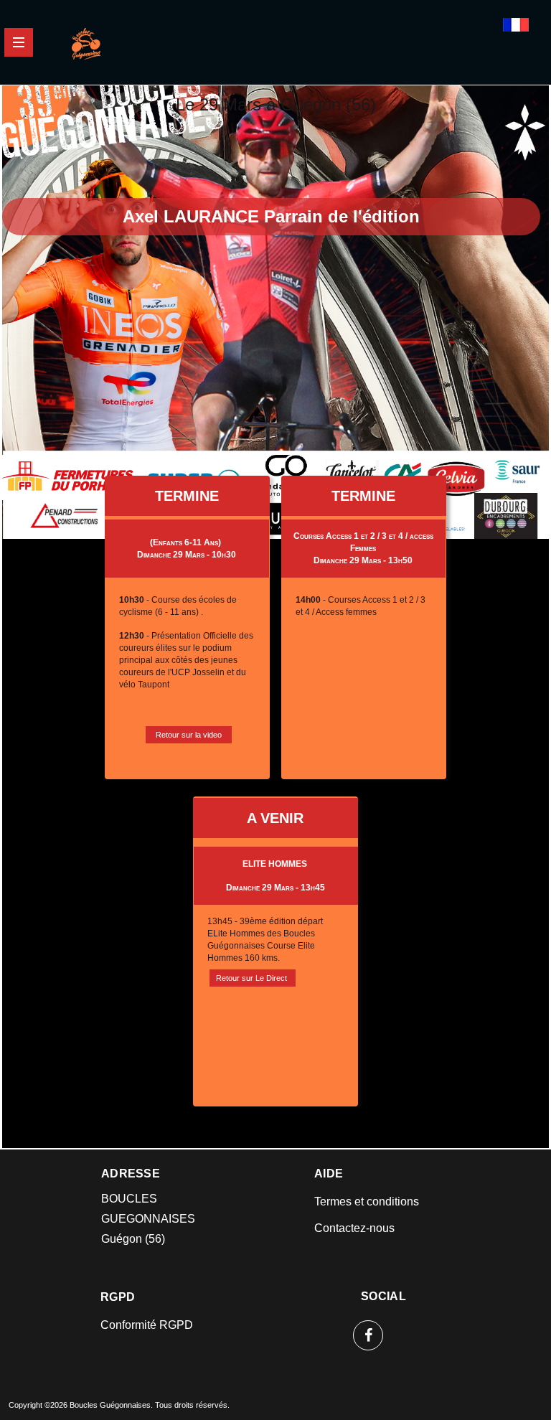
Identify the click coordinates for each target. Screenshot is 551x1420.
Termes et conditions (366, 1201)
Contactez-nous (354, 1228)
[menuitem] (367, 1201)
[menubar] (367, 1214)
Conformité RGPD (146, 1325)
